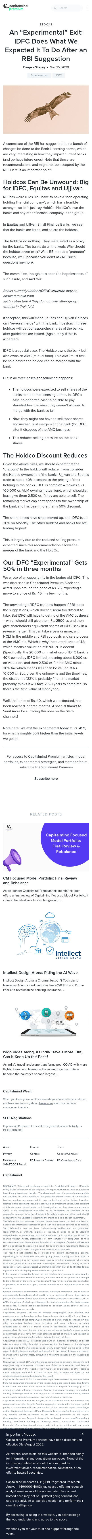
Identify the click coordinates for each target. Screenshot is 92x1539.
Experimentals (39, 75)
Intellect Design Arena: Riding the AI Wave (40, 972)
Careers (35, 1147)
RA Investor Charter (42, 1160)
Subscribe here (46, 779)
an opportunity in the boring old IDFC (52, 578)
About (6, 1147)
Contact (35, 1153)
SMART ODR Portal (14, 1164)
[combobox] (67, 8)
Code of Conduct (67, 1153)
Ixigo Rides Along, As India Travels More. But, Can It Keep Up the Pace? (42, 1054)
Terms (61, 1147)
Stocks (46, 24)
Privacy (7, 1153)
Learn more (46, 1103)
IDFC (59, 75)
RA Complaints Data (69, 1160)
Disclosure (9, 1160)
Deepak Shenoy (34, 67)
